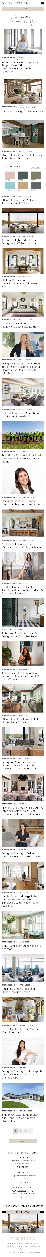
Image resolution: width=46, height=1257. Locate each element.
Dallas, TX (23, 1172)
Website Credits (10, 1246)
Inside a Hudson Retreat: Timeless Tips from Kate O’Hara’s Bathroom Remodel (22, 590)
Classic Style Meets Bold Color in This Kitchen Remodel (22, 156)
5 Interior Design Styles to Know (23, 111)
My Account (11, 1243)
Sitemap (20, 1246)
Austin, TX (23, 1157)
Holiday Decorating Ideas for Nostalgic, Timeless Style (20, 283)
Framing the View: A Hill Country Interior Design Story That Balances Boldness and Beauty (22, 811)
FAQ (39, 1246)
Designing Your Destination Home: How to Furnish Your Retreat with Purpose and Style (22, 765)
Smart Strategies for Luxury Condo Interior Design (19, 990)
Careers (22, 1249)
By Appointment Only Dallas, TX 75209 (23, 1177)
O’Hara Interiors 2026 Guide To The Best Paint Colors (21, 201)
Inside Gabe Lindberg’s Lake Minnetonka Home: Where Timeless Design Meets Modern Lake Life (22, 901)
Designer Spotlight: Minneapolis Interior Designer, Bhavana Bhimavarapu (22, 1074)
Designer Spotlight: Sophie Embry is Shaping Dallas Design (22, 502)
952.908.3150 (23, 1197)
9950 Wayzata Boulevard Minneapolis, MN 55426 (23, 1192)
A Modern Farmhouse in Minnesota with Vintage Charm (21, 545)
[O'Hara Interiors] (23, 1152)
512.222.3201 (23, 1167)
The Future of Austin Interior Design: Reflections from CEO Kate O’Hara (20, 676)
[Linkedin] (11, 1239)
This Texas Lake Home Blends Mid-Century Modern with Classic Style (20, 1118)
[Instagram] (29, 1239)
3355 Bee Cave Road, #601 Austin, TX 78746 (23, 1162)
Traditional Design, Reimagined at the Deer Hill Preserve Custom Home (23, 458)
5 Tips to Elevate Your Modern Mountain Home (21, 1030)
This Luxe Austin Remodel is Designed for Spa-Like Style (19, 635)
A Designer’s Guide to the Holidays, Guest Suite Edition (20, 325)
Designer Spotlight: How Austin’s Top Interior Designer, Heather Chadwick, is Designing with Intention (22, 368)
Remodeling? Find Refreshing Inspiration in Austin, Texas (20, 414)
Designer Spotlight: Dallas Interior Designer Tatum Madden (22, 855)
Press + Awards (30, 1246)
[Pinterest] (17, 1239)
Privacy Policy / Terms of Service (27, 1243)
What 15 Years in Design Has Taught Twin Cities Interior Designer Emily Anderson (20, 67)
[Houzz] (34, 1239)
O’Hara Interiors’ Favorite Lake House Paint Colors (21, 721)
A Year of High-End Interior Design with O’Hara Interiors (20, 242)
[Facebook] (23, 1239)
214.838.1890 (23, 1182)
